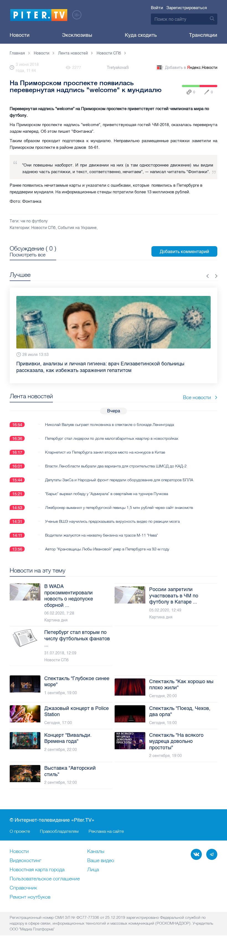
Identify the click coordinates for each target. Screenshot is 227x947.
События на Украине (77, 227)
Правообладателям (59, 831)
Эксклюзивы (77, 35)
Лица (93, 870)
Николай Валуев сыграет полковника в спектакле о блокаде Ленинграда (109, 424)
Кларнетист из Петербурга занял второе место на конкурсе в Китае (105, 452)
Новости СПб (43, 227)
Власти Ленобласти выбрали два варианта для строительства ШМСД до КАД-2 (116, 466)
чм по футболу (34, 221)
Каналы (95, 851)
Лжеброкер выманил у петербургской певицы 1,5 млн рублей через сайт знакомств (119, 507)
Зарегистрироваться (186, 7)
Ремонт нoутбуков (30, 897)
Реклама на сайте (106, 831)
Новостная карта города (37, 870)
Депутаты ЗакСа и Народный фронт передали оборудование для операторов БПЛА (119, 479)
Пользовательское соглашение (45, 879)
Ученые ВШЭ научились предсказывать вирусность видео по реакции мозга (112, 521)
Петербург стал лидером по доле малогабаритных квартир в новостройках (111, 438)
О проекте (20, 831)
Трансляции (203, 35)
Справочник (23, 888)
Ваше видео (100, 860)
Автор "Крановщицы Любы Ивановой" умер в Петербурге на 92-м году (107, 549)
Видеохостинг (25, 860)
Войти (157, 7)
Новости (20, 35)
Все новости (197, 397)
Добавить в (191, 67)
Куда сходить (141, 35)
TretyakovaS (118, 67)
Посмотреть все (27, 254)
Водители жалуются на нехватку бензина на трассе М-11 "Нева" (101, 535)
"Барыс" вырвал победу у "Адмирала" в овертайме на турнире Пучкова (106, 493)
